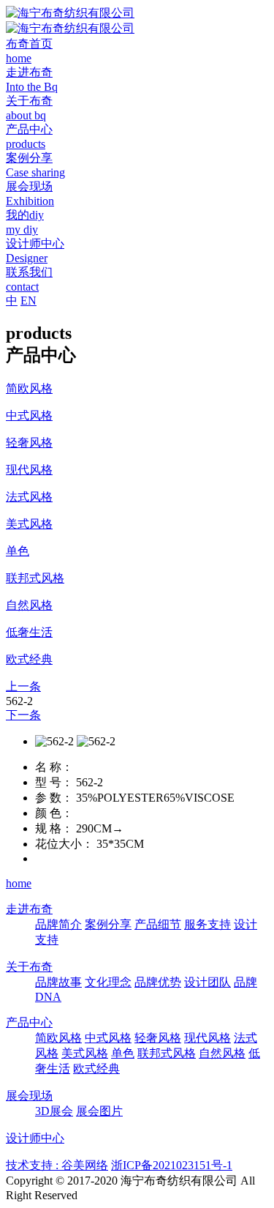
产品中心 (29, 1022)
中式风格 (108, 1038)
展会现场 (29, 1095)
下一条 (23, 715)
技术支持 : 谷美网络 (57, 1165)
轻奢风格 (157, 1038)
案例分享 (108, 924)
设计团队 (207, 982)
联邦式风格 (166, 1053)
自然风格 (222, 1053)
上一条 (23, 686)
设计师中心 (35, 1138)
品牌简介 (58, 924)
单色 (122, 1053)
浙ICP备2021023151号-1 (171, 1165)
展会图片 (99, 1111)
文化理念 (108, 982)
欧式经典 (96, 1068)
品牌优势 (157, 982)
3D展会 (54, 1111)
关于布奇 (29, 967)
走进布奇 (29, 909)
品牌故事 (58, 982)
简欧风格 (58, 1038)
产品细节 (157, 924)
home (18, 883)
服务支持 (207, 924)
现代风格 (207, 1038)
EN (28, 300)
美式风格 (84, 1053)
